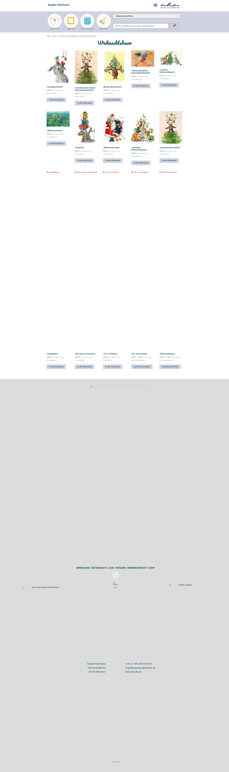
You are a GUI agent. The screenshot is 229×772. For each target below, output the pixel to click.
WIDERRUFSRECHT (137, 568)
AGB (111, 568)
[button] (155, 5)
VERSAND (120, 568)
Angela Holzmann (58, 4)
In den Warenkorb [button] (56, 100)
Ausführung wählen (142, 367)
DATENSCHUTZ (99, 568)
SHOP (151, 568)
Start (48, 36)
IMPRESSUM (83, 568)
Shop (54, 36)
